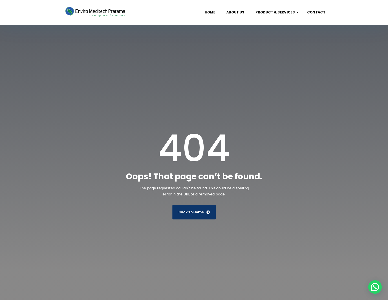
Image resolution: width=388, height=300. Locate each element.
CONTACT (316, 12)
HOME (210, 12)
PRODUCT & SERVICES (275, 12)
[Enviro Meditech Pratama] (96, 12)
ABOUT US (235, 12)
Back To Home (192, 212)
